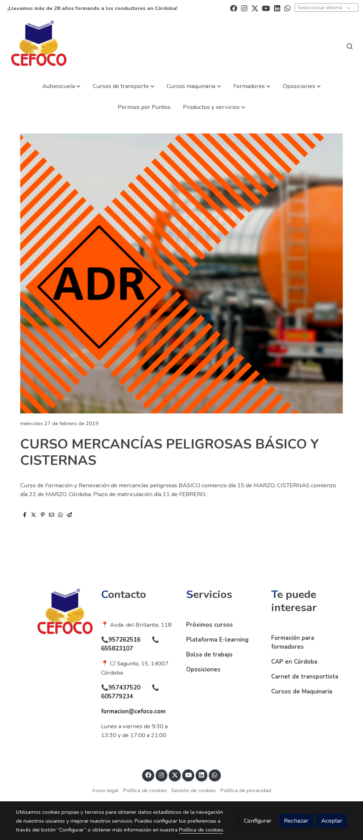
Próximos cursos (209, 625)
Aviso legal (105, 790)
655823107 (117, 648)
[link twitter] (254, 7)
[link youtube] (266, 7)
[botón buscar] (349, 46)
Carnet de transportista (304, 676)
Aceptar (331, 821)
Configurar (258, 821)
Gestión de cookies (193, 790)
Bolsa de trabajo (209, 654)
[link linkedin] (277, 7)
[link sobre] (54, 614)
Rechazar (296, 821)
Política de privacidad (245, 790)
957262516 (124, 640)
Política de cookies (145, 790)
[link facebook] (233, 7)
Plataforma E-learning (217, 640)
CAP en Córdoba (294, 662)
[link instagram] (244, 7)
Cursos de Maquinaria (301, 691)
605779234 (117, 696)
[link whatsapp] (287, 7)
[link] (38, 46)
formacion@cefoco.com (133, 711)
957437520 (124, 687)
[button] (61, 86)
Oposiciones (203, 669)
